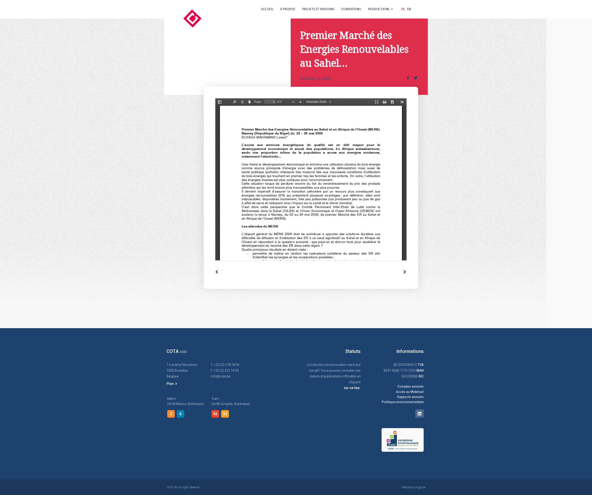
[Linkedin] (419, 413)
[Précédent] (263, 272)
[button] (171, 384)
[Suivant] (403, 272)
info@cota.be (220, 376)
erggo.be (420, 487)
